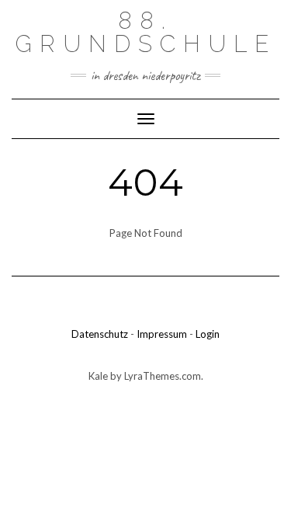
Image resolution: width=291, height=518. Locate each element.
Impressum (162, 334)
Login (208, 334)
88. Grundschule (146, 32)
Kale (98, 376)
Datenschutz (99, 334)
